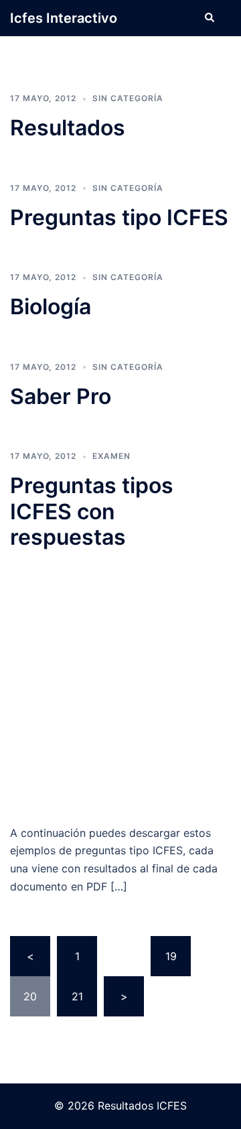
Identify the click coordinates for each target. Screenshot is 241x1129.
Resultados (67, 128)
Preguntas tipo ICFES (119, 217)
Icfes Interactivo (63, 18)
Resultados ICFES (142, 1105)
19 (171, 956)
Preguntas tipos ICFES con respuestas (91, 511)
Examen (111, 456)
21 (77, 996)
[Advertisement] (120, 687)
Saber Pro (60, 396)
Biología (50, 306)
